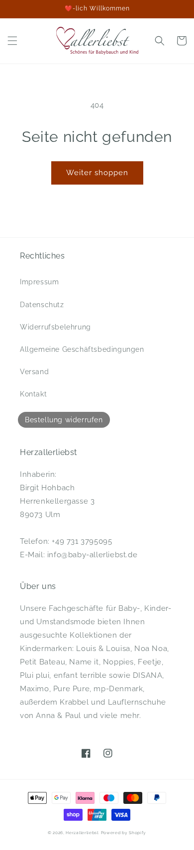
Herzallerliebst (82, 832)
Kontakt (33, 394)
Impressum (39, 282)
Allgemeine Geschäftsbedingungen (82, 349)
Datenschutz (42, 305)
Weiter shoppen (97, 172)
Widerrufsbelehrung (55, 327)
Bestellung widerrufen (64, 420)
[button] (12, 41)
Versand (34, 372)
